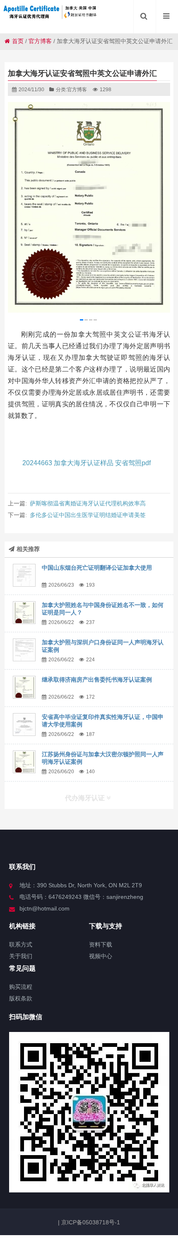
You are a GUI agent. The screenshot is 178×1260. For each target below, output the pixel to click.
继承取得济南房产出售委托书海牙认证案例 (97, 679)
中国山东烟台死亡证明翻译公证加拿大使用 (97, 567)
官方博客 (40, 41)
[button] (81, 319)
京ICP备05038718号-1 (90, 1222)
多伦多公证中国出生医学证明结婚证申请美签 (88, 515)
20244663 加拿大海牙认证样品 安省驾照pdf (86, 462)
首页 (18, 41)
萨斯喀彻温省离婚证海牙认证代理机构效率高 (88, 503)
